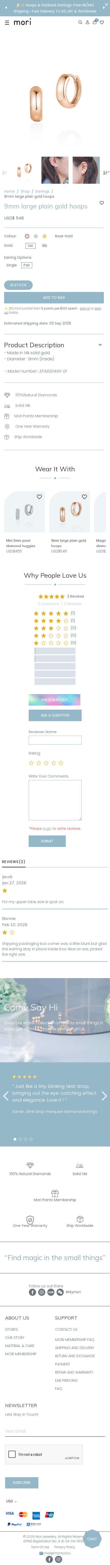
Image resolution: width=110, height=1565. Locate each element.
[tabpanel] (55, 1094)
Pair (27, 265)
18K (44, 245)
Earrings (42, 191)
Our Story (14, 1337)
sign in (85, 308)
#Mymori (73, 1291)
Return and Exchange (75, 1356)
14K (30, 245)
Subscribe (22, 1482)
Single (11, 265)
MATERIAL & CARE (19, 1345)
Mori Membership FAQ (74, 1339)
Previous (4, 172)
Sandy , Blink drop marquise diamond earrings (54, 1111)
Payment (62, 1364)
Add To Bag (54, 297)
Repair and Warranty (74, 1372)
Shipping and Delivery (74, 1347)
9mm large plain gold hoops (29, 196)
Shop (25, 191)
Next (105, 172)
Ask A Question (55, 715)
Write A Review (54, 699)
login (47, 828)
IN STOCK (18, 285)
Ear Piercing (66, 1380)
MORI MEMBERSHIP (20, 1354)
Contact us (66, 1329)
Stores (11, 1329)
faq (58, 1388)
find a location (19, 1047)
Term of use (40, 1547)
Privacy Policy (64, 1547)
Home (9, 191)
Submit (47, 841)
